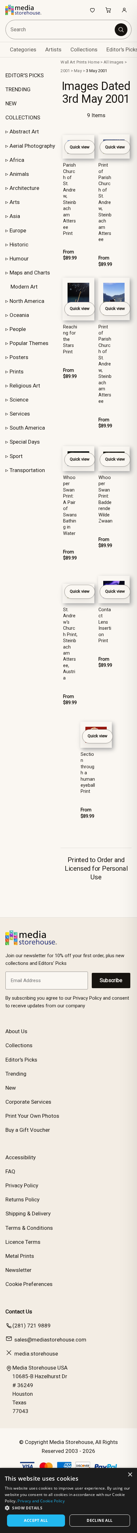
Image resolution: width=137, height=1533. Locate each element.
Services (20, 413)
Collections (83, 49)
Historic (19, 244)
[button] (68, 1508)
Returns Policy (22, 1199)
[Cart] (108, 10)
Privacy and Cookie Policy (41, 1501)
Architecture (24, 188)
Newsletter (18, 1270)
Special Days (25, 442)
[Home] (26, 10)
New (10, 1088)
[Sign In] (124, 10)
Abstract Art (24, 131)
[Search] (121, 29)
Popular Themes (29, 343)
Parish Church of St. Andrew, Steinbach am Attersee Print (69, 199)
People (18, 329)
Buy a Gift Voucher (27, 1130)
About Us (16, 1031)
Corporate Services (28, 1102)
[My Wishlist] (92, 10)
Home (93, 62)
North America (27, 301)
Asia (15, 216)
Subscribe (111, 980)
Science (19, 399)
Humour (19, 258)
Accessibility (20, 1157)
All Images (113, 62)
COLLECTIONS (22, 117)
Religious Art (25, 385)
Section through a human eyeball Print (88, 773)
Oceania (19, 315)
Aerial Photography (32, 146)
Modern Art (24, 286)
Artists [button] (53, 49)
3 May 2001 (96, 70)
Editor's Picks (21, 1059)
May (78, 70)
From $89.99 (70, 255)
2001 (65, 70)
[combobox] (61, 29)
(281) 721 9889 (31, 1325)
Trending (15, 1074)
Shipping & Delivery (28, 1213)
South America (27, 428)
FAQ (10, 1171)
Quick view (80, 147)
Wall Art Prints (74, 62)
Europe (18, 230)
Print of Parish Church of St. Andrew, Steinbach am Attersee (105, 202)
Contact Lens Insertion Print (104, 625)
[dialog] (68, 1500)
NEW (11, 103)
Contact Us (18, 1311)
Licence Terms (22, 1242)
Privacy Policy (21, 1185)
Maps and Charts (30, 272)
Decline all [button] (99, 1520)
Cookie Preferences (29, 1284)
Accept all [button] (36, 1520)
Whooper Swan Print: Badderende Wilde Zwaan (105, 499)
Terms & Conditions (29, 1228)
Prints (17, 371)
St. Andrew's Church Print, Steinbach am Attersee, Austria (70, 644)
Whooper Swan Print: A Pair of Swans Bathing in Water (70, 505)
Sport (16, 456)
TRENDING (18, 89)
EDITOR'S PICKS (24, 75)
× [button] (129, 1474)
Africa (17, 160)
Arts (15, 202)
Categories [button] (23, 49)
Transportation (27, 470)
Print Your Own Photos (32, 1116)
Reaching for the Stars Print (70, 339)
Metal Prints (19, 1256)
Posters (19, 357)
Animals (19, 174)
